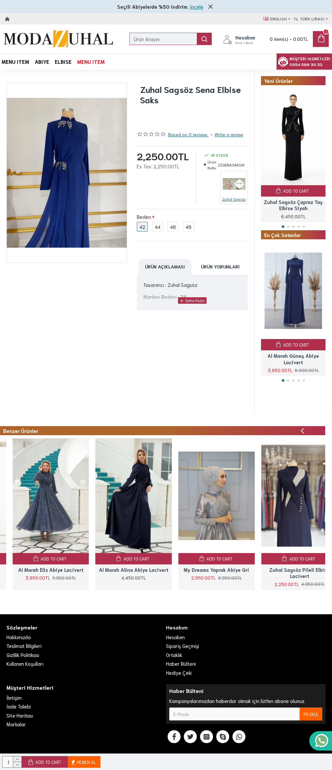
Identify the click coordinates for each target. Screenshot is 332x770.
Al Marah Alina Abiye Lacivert (121, 570)
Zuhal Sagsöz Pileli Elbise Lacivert (287, 573)
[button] (283, 226)
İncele (196, 6)
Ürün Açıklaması (165, 266)
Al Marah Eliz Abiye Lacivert (38, 570)
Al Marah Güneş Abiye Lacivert (293, 359)
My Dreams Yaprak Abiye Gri (204, 570)
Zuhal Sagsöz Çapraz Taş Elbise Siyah (293, 205)
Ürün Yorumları (220, 266)
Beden (144, 216)
